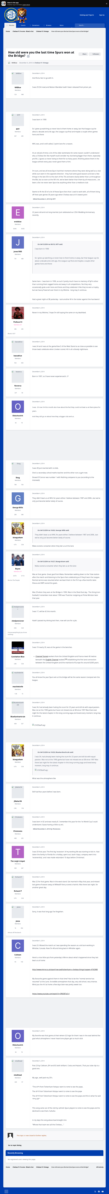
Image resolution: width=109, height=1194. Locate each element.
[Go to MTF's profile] (18, 120)
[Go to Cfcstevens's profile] (18, 822)
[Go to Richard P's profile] (18, 882)
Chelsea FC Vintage (41, 63)
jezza (18, 921)
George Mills (18, 507)
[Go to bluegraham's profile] (18, 528)
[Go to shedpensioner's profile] (18, 612)
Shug (18, 478)
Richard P (18, 891)
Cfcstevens (17, 831)
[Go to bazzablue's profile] (18, 347)
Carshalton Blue (17, 657)
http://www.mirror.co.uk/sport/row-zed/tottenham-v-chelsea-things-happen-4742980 (65, 969)
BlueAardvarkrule (18, 717)
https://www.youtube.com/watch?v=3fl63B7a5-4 (50, 994)
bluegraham (18, 537)
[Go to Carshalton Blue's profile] (18, 648)
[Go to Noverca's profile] (18, 377)
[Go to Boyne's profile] (18, 560)
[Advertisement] (54, 40)
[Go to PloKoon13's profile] (18, 313)
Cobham (17, 955)
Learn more (4, 4)
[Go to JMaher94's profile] (18, 792)
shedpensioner (18, 621)
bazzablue (18, 356)
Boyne (17, 569)
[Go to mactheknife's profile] (18, 678)
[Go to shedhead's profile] (18, 1066)
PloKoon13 (17, 322)
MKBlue (14, 63)
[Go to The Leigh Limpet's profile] (18, 852)
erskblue (17, 222)
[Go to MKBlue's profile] (9, 63)
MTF (17, 129)
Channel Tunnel (42, 656)
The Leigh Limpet (18, 861)
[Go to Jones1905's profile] (18, 242)
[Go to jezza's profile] (18, 912)
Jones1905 (18, 251)
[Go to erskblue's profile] (18, 212)
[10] (66, 659)
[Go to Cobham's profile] (18, 946)
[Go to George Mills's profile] (18, 498)
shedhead (18, 1075)
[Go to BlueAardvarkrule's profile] (18, 707)
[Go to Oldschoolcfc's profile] (18, 407)
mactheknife (18, 687)
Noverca (17, 386)
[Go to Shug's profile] (18, 468)
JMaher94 (18, 801)
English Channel (52, 660)
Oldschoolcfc (17, 416)
